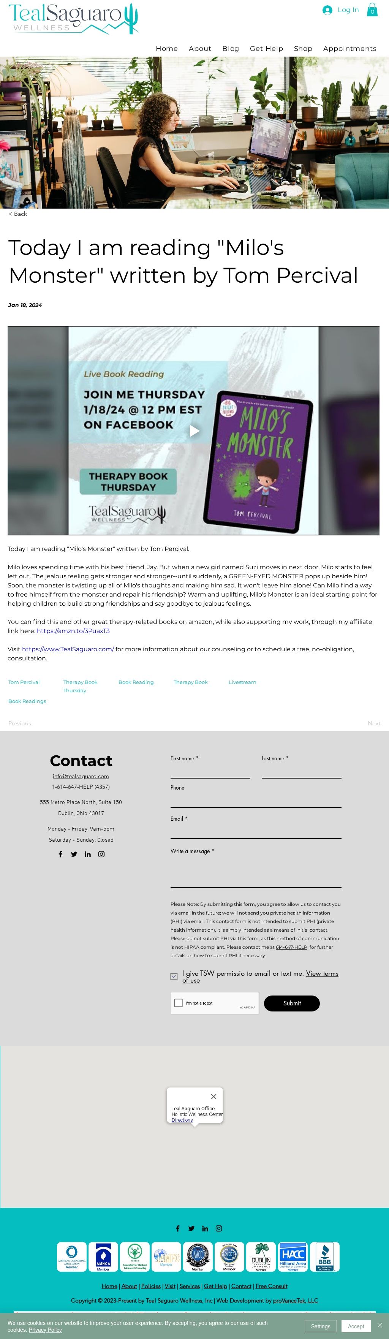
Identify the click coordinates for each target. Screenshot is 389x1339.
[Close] (379, 1326)
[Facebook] (60, 854)
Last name (273, 758)
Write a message (190, 851)
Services (190, 1286)
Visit (170, 1286)
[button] (372, 9)
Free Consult (272, 1286)
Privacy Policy (45, 1329)
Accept (356, 1326)
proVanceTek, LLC (295, 1300)
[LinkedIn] (88, 854)
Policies (151, 1286)
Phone (177, 787)
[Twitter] (74, 854)
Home (109, 1286)
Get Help (215, 1286)
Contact (241, 1286)
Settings (320, 1326)
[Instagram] (101, 854)
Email (177, 818)
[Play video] (194, 430)
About (129, 1286)
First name (182, 758)
